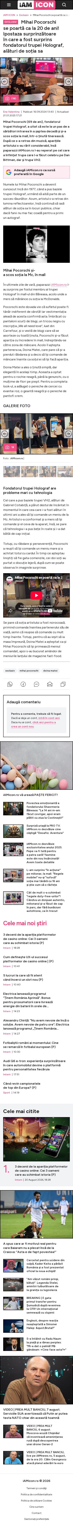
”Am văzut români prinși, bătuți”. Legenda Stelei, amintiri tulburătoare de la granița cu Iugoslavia (36, 1284)
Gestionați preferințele (36, 1519)
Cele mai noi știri (25, 923)
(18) (13, 98)
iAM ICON (9, 15)
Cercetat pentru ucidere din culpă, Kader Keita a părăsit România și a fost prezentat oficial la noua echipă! (36, 1265)
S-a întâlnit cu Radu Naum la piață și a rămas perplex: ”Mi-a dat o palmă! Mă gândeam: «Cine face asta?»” (36, 1344)
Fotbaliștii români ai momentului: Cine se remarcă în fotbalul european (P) (36, 1046)
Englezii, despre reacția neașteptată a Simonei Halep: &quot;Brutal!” (36, 1326)
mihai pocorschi (29, 670)
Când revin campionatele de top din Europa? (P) (36, 1086)
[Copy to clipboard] (63, 684)
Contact (36, 1513)
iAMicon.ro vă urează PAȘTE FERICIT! (36, 769)
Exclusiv (24, 15)
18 (12, 447)
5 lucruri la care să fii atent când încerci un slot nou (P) (36, 978)
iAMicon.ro (59, 285)
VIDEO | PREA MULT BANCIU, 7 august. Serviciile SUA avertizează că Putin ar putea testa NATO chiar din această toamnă (36, 1388)
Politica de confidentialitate (36, 1494)
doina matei (50, 670)
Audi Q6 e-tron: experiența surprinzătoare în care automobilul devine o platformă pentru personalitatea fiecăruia (36, 1066)
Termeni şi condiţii (36, 1488)
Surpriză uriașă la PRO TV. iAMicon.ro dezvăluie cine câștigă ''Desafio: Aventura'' (36, 831)
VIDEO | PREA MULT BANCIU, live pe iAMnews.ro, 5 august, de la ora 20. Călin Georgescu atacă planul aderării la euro (36, 1457)
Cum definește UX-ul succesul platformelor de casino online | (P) (36, 960)
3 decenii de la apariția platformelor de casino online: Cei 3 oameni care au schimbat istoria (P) (36, 940)
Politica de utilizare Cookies (36, 1500)
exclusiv (10, 670)
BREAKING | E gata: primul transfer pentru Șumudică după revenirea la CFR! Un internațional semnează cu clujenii (36, 1305)
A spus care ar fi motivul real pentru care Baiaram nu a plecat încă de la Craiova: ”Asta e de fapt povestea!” (36, 1222)
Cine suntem (36, 1506)
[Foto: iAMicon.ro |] (66, 99)
